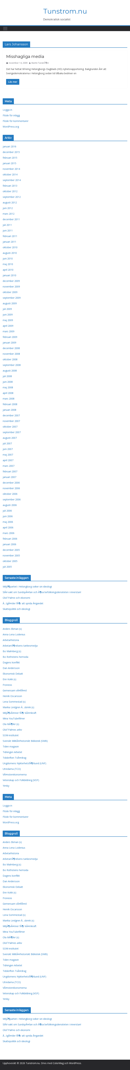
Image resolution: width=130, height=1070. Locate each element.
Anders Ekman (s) (12, 628)
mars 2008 (8, 398)
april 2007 (8, 460)
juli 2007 (7, 443)
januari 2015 (9, 163)
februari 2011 (10, 236)
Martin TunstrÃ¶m (40, 62)
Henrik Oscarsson (12, 696)
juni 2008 (8, 381)
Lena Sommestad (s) (14, 701)
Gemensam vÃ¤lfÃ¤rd (15, 690)
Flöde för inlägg (11, 115)
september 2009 (12, 297)
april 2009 (8, 325)
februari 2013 (10, 185)
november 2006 (11, 488)
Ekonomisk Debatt (13, 673)
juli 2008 (7, 376)
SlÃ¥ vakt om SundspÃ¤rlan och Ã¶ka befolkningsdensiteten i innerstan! (42, 592)
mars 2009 (8, 331)
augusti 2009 (10, 303)
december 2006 (11, 482)
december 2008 (11, 348)
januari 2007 (9, 477)
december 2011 (11, 219)
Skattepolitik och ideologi (16, 609)
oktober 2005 (10, 561)
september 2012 (12, 196)
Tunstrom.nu (65, 11)
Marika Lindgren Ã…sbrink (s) (18, 707)
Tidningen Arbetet (12, 752)
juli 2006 (7, 510)
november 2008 (11, 353)
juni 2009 (8, 314)
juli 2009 (7, 309)
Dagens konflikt (11, 662)
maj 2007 (8, 454)
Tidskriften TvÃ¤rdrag (14, 757)
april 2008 (8, 393)
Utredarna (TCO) (12, 768)
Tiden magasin (11, 746)
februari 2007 (10, 471)
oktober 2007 (10, 426)
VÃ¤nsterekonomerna (15, 774)
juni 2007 (8, 449)
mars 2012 (8, 213)
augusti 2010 (10, 253)
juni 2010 (8, 258)
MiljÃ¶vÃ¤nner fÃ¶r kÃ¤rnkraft (19, 712)
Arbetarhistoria (11, 640)
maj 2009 (8, 320)
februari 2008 (10, 404)
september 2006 (12, 499)
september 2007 (12, 432)
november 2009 (11, 286)
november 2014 (11, 168)
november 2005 (11, 555)
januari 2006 (9, 544)
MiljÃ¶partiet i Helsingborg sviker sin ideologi (27, 586)
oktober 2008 (10, 359)
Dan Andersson (11, 668)
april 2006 (8, 527)
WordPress (75, 1063)
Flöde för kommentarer (15, 121)
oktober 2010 (10, 247)
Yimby (6, 785)
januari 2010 (9, 275)
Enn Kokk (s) (9, 679)
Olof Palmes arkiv (12, 729)
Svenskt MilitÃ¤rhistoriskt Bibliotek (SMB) (25, 740)
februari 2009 (10, 337)
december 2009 (11, 281)
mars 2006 (8, 533)
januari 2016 (9, 146)
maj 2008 (8, 387)
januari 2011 (9, 241)
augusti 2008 (10, 370)
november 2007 (11, 421)
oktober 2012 (10, 191)
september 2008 (12, 365)
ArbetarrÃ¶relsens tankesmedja (20, 645)
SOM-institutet (11, 735)
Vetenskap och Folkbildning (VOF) (21, 780)
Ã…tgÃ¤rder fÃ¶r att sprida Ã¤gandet (23, 603)
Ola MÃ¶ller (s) (11, 724)
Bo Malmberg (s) (12, 651)
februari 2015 (10, 157)
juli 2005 (7, 566)
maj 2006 (8, 521)
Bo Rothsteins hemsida (15, 656)
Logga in (7, 109)
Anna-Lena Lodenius (14, 634)
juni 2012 (8, 208)
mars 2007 (8, 465)
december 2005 (11, 549)
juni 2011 (8, 230)
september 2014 (12, 180)
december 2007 (11, 415)
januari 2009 (9, 342)
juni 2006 (8, 516)
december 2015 (11, 152)
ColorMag (58, 1063)
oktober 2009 (10, 292)
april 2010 (8, 269)
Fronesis (7, 684)
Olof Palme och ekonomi (16, 597)
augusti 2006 (10, 505)
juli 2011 (7, 224)
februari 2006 (10, 538)
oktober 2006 (10, 493)
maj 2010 (8, 264)
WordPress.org (11, 126)
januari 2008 (9, 409)
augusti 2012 (10, 202)
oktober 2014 (10, 174)
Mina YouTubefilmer (14, 718)
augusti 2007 (10, 437)
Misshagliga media (25, 56)
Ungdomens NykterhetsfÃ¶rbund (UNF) (24, 763)
